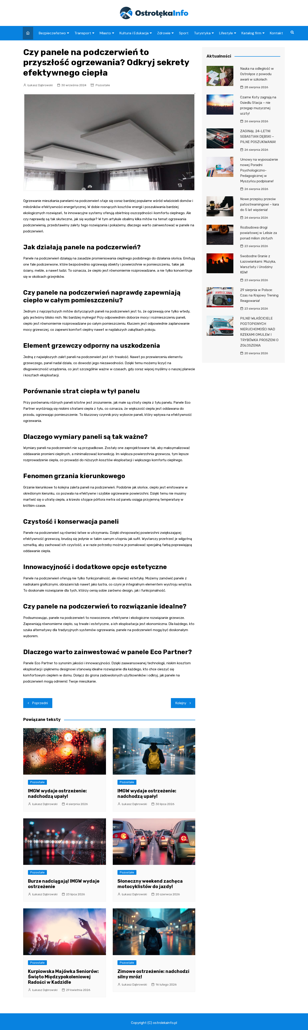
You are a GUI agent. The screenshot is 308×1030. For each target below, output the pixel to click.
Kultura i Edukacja (134, 33)
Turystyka (202, 33)
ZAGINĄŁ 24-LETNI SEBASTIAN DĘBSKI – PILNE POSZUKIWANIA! (258, 136)
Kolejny (180, 703)
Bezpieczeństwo (52, 33)
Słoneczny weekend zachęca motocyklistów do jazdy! (150, 883)
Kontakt (276, 33)
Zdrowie (163, 33)
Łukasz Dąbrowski (40, 85)
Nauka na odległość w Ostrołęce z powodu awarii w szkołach (257, 74)
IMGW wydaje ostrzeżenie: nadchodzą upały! (57, 793)
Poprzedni (40, 703)
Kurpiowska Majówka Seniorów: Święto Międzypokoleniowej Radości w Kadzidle (63, 977)
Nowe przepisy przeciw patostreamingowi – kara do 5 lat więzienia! (259, 204)
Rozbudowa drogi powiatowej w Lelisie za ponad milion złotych (258, 232)
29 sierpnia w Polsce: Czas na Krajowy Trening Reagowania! (259, 295)
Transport (82, 33)
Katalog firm (251, 33)
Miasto (105, 33)
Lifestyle (226, 33)
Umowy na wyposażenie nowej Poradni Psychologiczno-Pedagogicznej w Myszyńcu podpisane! (259, 170)
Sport (183, 33)
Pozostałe (103, 85)
